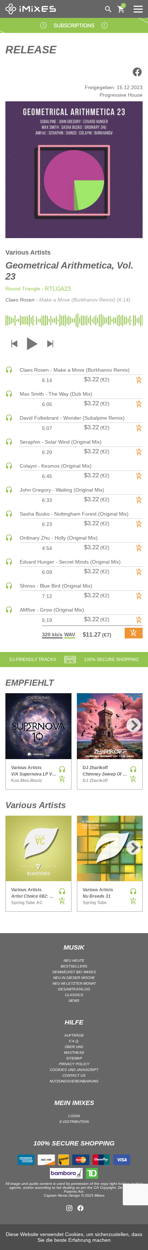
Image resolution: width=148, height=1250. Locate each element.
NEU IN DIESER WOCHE (74, 978)
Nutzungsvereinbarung (74, 1081)
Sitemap (74, 1058)
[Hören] (9, 371)
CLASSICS (74, 995)
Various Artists (28, 252)
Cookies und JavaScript (74, 1070)
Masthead (74, 1052)
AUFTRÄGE (74, 1035)
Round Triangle (22, 288)
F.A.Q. (74, 1041)
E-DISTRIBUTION (74, 1122)
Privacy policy (74, 1064)
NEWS (74, 1001)
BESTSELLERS (74, 966)
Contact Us (74, 1075)
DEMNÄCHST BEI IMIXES (74, 972)
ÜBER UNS (74, 1047)
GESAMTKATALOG (74, 989)
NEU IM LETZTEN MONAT (74, 983)
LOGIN (74, 1116)
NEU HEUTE (74, 960)
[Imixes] (32, 9)
